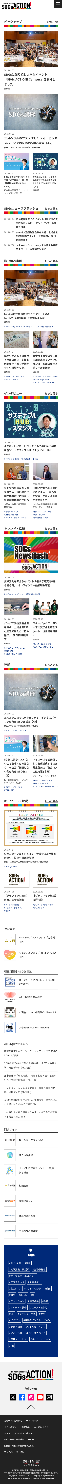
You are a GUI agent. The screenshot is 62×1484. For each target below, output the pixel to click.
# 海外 (45, 517)
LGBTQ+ (15, 1320)
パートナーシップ (41, 1339)
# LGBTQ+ (8, 866)
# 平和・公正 (9, 790)
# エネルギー (23, 517)
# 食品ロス (37, 780)
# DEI (15, 866)
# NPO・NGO (17, 787)
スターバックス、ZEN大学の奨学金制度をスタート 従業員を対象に (37, 247)
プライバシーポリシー (24, 1433)
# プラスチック (38, 907)
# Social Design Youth (12, 326)
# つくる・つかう (39, 382)
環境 (28, 1263)
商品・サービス (19, 1339)
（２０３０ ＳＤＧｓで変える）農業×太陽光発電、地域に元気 (29, 1090)
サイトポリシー (11, 1427)
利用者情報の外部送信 (14, 1439)
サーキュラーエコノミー (23, 1275)
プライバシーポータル (14, 1451)
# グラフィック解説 (11, 904)
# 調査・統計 (9, 651)
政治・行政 (16, 1333)
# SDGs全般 (25, 326)
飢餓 (13, 1294)
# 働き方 (15, 379)
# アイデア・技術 (10, 517)
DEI (12, 1313)
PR (12, 1345)
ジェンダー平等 (27, 1313)
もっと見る (51, 208)
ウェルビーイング (36, 1326)
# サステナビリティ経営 (13, 654)
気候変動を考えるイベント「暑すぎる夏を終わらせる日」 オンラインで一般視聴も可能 (37, 222)
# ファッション (38, 376)
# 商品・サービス (51, 786)
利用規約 (26, 1427)
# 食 (16, 514)
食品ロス (15, 1288)
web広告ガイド (41, 1427)
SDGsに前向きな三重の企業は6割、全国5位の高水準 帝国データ (30, 1065)
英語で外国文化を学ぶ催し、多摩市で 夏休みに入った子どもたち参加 (30, 1102)
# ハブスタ (8, 459)
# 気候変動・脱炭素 (33, 594)
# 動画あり (49, 326)
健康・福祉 (16, 1326)
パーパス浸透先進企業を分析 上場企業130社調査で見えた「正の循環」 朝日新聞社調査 (37, 236)
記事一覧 (52, 21)
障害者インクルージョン (37, 1320)
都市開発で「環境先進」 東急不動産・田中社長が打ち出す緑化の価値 (30, 1078)
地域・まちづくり (36, 1333)
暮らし (23, 1294)
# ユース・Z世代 (37, 326)
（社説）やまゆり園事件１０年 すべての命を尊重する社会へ (30, 1114)
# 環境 (50, 904)
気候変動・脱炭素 (20, 1269)
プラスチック (17, 1282)
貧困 (48, 1288)
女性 (43, 1313)
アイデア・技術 (19, 1307)
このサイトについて (13, 1420)
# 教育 (35, 511)
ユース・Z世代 (39, 1307)
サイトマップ (32, 1420)
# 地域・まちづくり (11, 511)
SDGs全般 (16, 1263)
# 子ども (7, 379)
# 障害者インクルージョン (14, 376)
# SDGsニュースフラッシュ (14, 594)
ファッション (17, 1301)
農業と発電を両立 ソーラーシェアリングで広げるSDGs (30, 1053)
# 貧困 (35, 783)
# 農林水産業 (9, 514)
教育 (46, 1301)
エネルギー (35, 1282)
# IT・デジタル (38, 786)
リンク (7, 1433)
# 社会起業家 (25, 459)
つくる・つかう (33, 1288)
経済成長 (34, 1301)
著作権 (31, 1439)
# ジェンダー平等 (10, 907)
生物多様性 (40, 1269)
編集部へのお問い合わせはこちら (19, 1445)
